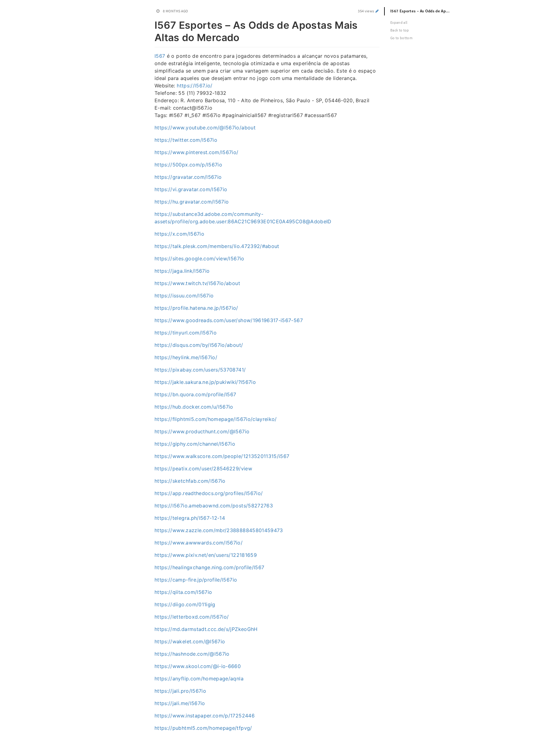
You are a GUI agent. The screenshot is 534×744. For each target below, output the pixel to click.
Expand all (399, 22)
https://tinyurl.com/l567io (186, 333)
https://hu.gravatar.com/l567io (192, 202)
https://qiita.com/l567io (183, 592)
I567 (160, 56)
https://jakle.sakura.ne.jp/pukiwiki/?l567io (205, 382)
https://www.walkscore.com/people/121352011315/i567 (222, 456)
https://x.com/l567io (179, 234)
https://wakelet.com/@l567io (190, 641)
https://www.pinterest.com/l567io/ (197, 152)
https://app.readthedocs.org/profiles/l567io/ (209, 493)
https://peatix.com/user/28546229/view (203, 468)
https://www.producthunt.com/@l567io (202, 431)
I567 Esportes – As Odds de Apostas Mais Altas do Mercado (424, 11)
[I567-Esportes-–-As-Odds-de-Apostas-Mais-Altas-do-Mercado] (151, 24)
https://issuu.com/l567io (184, 295)
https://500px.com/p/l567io (188, 165)
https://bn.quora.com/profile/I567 (195, 394)
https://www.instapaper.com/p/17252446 (205, 715)
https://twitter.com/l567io (186, 140)
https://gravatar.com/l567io (188, 177)
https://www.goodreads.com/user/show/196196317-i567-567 (229, 320)
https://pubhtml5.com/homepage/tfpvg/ (203, 728)
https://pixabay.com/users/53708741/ (200, 370)
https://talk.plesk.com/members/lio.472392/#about (217, 246)
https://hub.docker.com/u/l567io (194, 407)
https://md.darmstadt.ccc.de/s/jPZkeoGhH (206, 629)
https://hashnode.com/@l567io (192, 654)
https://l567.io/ (195, 85)
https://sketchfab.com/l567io (190, 481)
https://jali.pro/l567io (180, 691)
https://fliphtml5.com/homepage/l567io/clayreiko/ (216, 419)
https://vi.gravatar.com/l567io (191, 189)
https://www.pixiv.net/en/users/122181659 (206, 555)
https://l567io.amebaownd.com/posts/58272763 (214, 505)
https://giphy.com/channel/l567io (195, 444)
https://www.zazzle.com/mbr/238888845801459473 (219, 530)
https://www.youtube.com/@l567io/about (205, 127)
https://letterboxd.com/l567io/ (192, 617)
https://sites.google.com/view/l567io (199, 258)
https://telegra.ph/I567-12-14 (190, 518)
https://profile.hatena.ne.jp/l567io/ (196, 308)
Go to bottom (401, 38)
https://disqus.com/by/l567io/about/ (199, 345)
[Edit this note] (377, 11)
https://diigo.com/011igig (185, 604)
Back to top (399, 30)
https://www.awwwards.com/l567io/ (199, 543)
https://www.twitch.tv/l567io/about (197, 283)
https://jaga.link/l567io (182, 271)
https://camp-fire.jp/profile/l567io (196, 580)
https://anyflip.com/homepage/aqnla (199, 678)
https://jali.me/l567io (180, 703)
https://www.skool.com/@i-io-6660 (198, 666)
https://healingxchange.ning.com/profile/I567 (209, 567)
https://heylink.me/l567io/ (186, 357)
